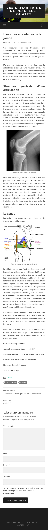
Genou (23, 383)
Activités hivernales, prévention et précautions (22, 392)
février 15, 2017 (10, 42)
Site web (6, 476)
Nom (5, 453)
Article (10, 378)
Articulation (11, 383)
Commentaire (9, 426)
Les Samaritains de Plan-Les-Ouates (24, 11)
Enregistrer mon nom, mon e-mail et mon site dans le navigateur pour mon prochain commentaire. (23, 490)
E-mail (6, 465)
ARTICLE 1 (7, 402)
